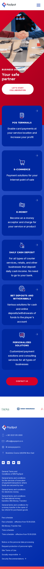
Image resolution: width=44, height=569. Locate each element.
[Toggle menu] (38, 5)
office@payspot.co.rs (14, 441)
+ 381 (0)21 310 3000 (14, 435)
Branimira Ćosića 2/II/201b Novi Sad (20, 453)
